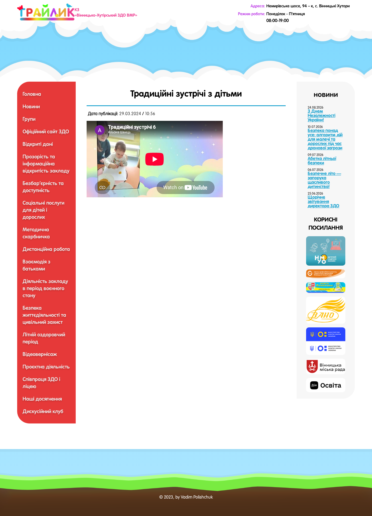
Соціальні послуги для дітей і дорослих (43, 209)
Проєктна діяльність (46, 366)
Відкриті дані (38, 144)
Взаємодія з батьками (36, 265)
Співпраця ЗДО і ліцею (41, 383)
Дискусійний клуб (43, 411)
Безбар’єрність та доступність (43, 187)
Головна (32, 93)
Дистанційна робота (46, 249)
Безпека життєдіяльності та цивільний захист (44, 314)
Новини (31, 106)
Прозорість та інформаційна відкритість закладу (46, 163)
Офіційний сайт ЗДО (46, 131)
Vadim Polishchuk (197, 497)
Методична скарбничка (36, 233)
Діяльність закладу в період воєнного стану (45, 288)
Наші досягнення (42, 398)
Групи (29, 118)
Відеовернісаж (40, 354)
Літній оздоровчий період (44, 338)
